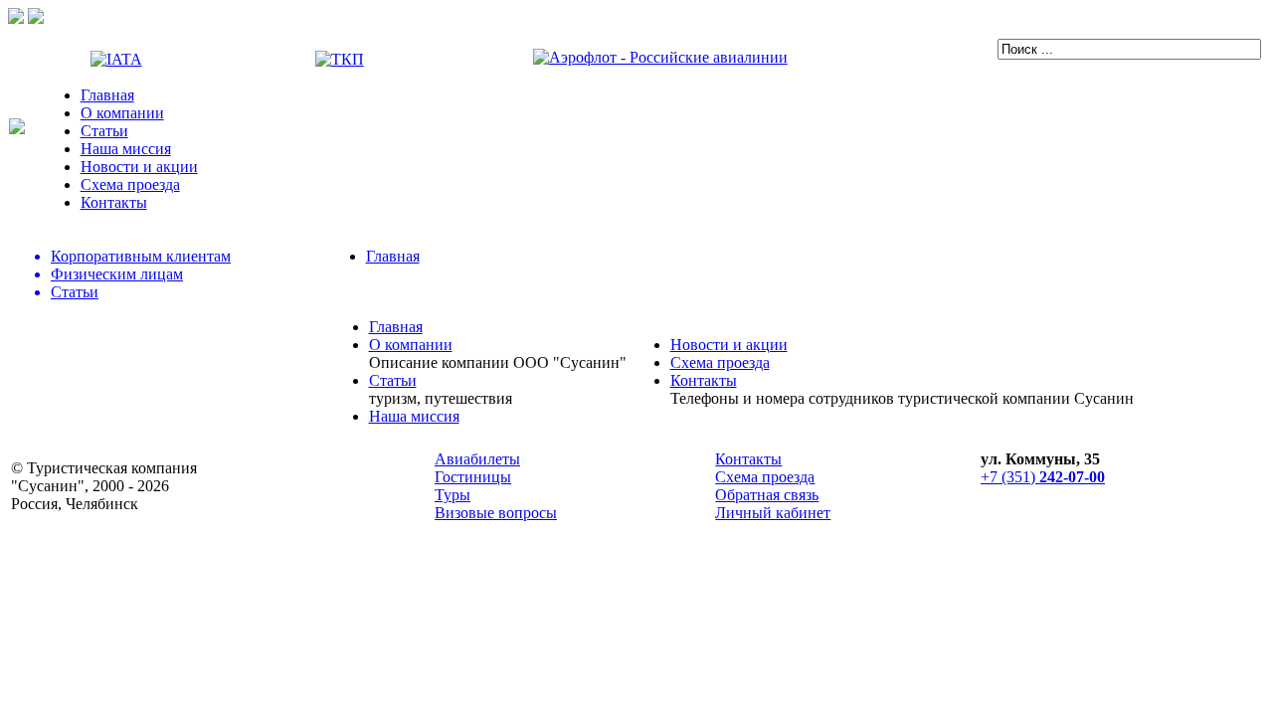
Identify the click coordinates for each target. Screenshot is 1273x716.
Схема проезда (130, 184)
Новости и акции (139, 166)
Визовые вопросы (496, 512)
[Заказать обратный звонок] (36, 18)
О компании (122, 112)
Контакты (114, 202)
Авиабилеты (477, 458)
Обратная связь (766, 494)
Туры (452, 494)
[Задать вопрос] (16, 18)
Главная (107, 95)
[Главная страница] (17, 128)
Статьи (104, 130)
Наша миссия (126, 148)
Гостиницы (473, 476)
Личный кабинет (772, 512)
